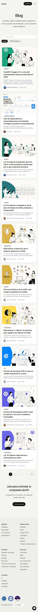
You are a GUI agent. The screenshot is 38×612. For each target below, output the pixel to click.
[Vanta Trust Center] (17, 598)
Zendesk (23, 527)
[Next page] (31, 474)
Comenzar (28, 3)
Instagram (4, 583)
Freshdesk (23, 535)
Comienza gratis (19, 504)
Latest (5, 41)
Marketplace (5, 535)
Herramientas (24, 566)
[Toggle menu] (35, 3)
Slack (22, 530)
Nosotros (4, 561)
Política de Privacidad (8, 566)
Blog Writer (5, 530)
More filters (15, 41)
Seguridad (23, 569)
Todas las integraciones (28, 544)
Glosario (23, 558)
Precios (3, 555)
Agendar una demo (7, 552)
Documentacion (25, 561)
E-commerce (5, 533)
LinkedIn (4, 581)
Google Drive (24, 533)
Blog (21, 555)
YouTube (4, 586)
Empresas (23, 552)
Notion (22, 538)
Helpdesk (4, 527)
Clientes (4, 558)
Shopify (22, 541)
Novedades (24, 564)
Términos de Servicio (8, 564)
